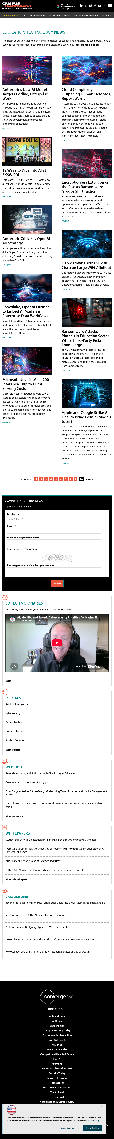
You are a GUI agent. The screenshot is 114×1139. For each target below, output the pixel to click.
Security (106, 15)
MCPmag (57, 1044)
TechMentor (57, 1082)
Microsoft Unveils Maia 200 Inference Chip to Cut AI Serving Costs (25, 384)
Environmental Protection (57, 1035)
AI (24, 15)
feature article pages (87, 44)
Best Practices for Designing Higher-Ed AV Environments (36, 927)
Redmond (57, 1063)
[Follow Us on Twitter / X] (86, 6)
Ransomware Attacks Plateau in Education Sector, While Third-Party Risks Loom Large (86, 338)
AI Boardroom (57, 1016)
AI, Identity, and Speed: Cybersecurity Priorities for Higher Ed (38, 609)
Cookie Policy (93, 1120)
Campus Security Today (57, 1030)
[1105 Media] (57, 1009)
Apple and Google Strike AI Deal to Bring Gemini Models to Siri (86, 417)
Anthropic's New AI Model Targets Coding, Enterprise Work (25, 94)
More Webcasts (14, 816)
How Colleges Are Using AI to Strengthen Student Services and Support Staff (48, 951)
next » (89, 479)
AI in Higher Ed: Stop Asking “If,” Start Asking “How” (33, 861)
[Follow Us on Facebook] (95, 5)
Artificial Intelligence (16, 704)
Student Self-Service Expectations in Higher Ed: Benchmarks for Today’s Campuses (50, 839)
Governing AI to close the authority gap (27, 782)
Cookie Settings (67, 1128)
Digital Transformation (86, 15)
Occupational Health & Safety (57, 1054)
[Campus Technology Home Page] (17, 5)
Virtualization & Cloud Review (57, 1101)
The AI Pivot (57, 1092)
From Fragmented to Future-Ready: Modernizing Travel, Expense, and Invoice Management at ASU (56, 793)
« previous (27, 479)
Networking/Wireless (60, 15)
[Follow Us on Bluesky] (90, 5)
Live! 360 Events (57, 1040)
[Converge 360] (57, 996)
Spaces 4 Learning (57, 1078)
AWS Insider (57, 1025)
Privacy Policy (30, 549)
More (8, 680)
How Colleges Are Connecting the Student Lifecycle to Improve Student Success (49, 939)
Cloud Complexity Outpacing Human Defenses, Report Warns (86, 94)
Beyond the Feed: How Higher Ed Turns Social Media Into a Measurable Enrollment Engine (55, 902)
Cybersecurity (12, 713)
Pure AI (57, 1059)
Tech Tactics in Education (57, 1087)
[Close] (101, 1107)
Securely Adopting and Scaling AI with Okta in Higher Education (40, 773)
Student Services (14, 740)
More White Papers (16, 879)
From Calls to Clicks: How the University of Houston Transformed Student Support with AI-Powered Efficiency (55, 850)
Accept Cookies (92, 1128)
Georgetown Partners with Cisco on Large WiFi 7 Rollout (86, 265)
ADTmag (57, 1021)
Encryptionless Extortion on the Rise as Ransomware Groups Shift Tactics (85, 186)
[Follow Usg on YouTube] (99, 5)
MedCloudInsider (57, 1049)
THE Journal (57, 1097)
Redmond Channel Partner (57, 1068)
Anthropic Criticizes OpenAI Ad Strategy (26, 240)
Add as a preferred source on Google (68, 6)
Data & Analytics (14, 722)
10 (81, 479)
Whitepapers (17, 833)
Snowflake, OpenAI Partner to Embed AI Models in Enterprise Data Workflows (25, 311)
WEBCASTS (14, 766)
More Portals (12, 749)
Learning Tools (13, 731)
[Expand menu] (109, 6)
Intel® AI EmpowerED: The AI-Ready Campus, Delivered (35, 915)
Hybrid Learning (37, 15)
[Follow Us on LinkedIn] (81, 5)
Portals (13, 697)
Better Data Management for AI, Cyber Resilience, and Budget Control (44, 870)
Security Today (57, 1073)
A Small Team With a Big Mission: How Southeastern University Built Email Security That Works (53, 805)
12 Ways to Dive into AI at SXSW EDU (24, 172)
